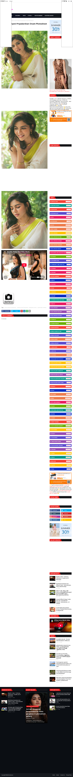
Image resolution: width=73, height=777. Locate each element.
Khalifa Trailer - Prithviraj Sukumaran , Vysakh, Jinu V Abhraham (62, 578)
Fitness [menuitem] (30, 15)
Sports (59, 433)
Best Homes (59, 229)
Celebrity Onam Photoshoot (22, 307)
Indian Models (59, 327)
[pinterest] (66, 513)
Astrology (59, 221)
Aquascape (59, 209)
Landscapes (59, 347)
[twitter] (66, 510)
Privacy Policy (69, 775)
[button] (67, 23)
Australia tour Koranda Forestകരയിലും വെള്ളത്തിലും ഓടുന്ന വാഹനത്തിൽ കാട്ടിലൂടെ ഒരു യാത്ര (63, 656)
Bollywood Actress (59, 241)
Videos (59, 457)
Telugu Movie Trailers (59, 445)
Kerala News (59, 339)
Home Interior (59, 323)
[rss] (66, 520)
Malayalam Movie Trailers (59, 378)
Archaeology (59, 213)
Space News (59, 429)
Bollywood (59, 233)
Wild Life (59, 461)
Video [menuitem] (24, 15)
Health (59, 303)
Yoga (59, 469)
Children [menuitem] (17, 15)
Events (59, 280)
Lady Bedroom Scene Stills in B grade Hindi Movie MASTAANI (63, 693)
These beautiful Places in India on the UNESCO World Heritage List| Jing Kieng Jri (63, 672)
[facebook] (55, 510)
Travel (59, 453)
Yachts (59, 465)
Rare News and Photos (59, 410)
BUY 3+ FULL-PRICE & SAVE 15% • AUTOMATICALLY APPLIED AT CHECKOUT (60, 90)
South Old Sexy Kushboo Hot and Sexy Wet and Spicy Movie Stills (63, 701)
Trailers (59, 449)
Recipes (59, 414)
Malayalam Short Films (59, 382)
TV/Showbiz (59, 437)
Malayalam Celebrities (59, 370)
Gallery (59, 296)
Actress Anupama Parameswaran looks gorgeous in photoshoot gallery (36, 712)
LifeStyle (59, 351)
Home (53, 775)
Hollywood (59, 307)
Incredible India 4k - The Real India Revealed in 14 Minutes (63, 640)
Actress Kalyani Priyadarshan (10, 307)
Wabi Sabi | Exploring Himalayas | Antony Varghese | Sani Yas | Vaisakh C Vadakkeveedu (64, 679)
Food (59, 288)
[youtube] (66, 516)
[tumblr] (55, 513)
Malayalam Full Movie (59, 374)
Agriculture (59, 201)
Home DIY (59, 319)
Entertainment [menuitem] (39, 15)
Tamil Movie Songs (59, 441)
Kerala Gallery (59, 335)
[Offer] (61, 33)
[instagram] (55, 516)
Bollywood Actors (59, 237)
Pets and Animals (59, 402)
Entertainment (59, 276)
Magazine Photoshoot (59, 359)
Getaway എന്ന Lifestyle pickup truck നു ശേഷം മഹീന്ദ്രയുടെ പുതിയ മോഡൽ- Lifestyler (15, 709)
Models (59, 386)
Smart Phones (59, 422)
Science (59, 418)
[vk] (55, 520)
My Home (59, 394)
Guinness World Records (59, 300)
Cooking (59, 268)
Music (59, 390)
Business (59, 256)
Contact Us (62, 775)
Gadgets (59, 292)
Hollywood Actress (59, 315)
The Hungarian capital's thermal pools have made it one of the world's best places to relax (63, 664)
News (59, 398)
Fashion (59, 284)
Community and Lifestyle (59, 264)
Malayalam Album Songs (59, 366)
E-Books (59, 272)
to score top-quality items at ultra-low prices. (59, 485)
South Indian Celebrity (41, 307)
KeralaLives (11, 775)
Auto (59, 225)
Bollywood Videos (59, 248)
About (57, 775)
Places (59, 406)
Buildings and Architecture (59, 252)
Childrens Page (59, 260)
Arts (59, 217)
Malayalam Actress (33, 307)
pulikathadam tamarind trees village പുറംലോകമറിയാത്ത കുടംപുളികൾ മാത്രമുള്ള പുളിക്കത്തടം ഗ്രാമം (63, 647)
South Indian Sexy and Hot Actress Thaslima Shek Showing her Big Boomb (63, 609)
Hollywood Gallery (59, 311)
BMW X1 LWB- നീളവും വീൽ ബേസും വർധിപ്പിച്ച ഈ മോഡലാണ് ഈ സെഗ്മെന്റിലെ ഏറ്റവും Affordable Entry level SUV (64, 593)
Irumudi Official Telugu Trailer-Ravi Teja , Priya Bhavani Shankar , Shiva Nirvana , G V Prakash (63, 601)
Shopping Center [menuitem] (49, 15)
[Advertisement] (24, 100)
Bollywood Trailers (59, 244)
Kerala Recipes (59, 343)
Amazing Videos (59, 205)
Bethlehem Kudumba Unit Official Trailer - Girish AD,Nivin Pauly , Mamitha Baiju (63, 585)
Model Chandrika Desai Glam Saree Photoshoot (63, 707)
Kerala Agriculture (59, 331)
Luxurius (59, 355)
